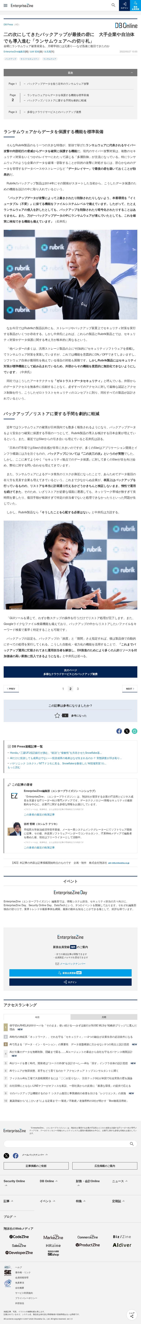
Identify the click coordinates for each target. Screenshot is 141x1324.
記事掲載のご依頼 (36, 1166)
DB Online (47, 1181)
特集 (79, 1201)
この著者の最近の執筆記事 (39, 814)
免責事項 (19, 1282)
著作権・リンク (23, 1272)
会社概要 (19, 1287)
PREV (12, 688)
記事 (7, 1201)
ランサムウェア (49, 59)
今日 (37, 1017)
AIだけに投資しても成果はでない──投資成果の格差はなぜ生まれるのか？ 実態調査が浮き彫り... (66, 758)
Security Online (14, 1181)
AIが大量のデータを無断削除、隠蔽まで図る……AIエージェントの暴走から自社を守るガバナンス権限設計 (71, 1052)
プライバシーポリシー (26, 1297)
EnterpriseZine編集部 (14, 51)
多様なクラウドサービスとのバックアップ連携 (54, 112)
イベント (46, 1201)
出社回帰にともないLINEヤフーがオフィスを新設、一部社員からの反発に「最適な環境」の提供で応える (70, 1085)
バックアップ (10, 59)
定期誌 (116, 1201)
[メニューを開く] (5, 5)
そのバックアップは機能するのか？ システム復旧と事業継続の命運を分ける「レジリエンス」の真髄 (68, 1093)
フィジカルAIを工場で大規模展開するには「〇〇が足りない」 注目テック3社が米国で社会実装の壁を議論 (71, 1078)
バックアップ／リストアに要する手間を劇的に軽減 (56, 100)
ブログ (8, 1216)
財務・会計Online (88, 1181)
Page (13, 83)
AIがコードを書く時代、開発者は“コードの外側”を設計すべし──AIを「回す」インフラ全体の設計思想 (69, 1063)
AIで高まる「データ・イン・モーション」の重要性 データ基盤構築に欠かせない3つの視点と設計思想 (69, 1044)
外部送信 (19, 1303)
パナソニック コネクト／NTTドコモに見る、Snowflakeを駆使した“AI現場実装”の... (58, 763)
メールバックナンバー (73, 963)
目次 (70, 72)
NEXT (129, 688)
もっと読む (14, 767)
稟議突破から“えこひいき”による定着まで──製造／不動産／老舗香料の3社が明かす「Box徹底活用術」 (69, 1100)
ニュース (118, 1181)
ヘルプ (18, 1267)
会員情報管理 (21, 1277)
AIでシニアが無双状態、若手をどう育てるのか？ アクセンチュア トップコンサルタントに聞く (64, 1070)
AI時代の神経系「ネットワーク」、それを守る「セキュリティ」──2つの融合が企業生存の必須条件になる (71, 1036)
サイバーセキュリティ (30, 59)
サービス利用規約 (24, 1292)
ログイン (72, 982)
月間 (104, 1017)
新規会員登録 (72, 973)
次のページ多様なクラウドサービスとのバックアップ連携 (70, 672)
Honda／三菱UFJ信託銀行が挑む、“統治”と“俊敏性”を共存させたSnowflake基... (56, 752)
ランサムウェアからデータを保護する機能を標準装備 (58, 95)
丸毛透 (47, 51)
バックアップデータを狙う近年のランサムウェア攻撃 (58, 83)
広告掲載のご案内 (105, 1166)
